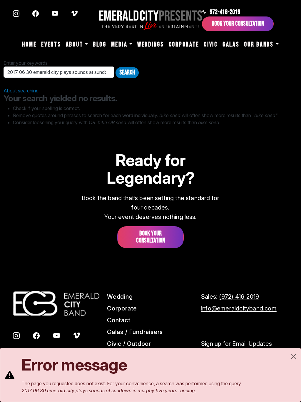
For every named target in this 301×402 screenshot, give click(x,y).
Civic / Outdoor (129, 343)
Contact (119, 320)
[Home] (150, 20)
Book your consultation (150, 237)
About (74, 45)
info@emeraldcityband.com (239, 308)
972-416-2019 (225, 12)
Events (51, 45)
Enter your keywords (26, 63)
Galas (231, 45)
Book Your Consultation (238, 24)
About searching (21, 91)
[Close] (294, 356)
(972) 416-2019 (239, 296)
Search (127, 73)
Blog (99, 45)
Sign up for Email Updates (236, 343)
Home (29, 45)
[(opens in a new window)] (16, 14)
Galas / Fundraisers (135, 331)
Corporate (184, 45)
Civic (211, 45)
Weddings (150, 45)
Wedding (120, 296)
